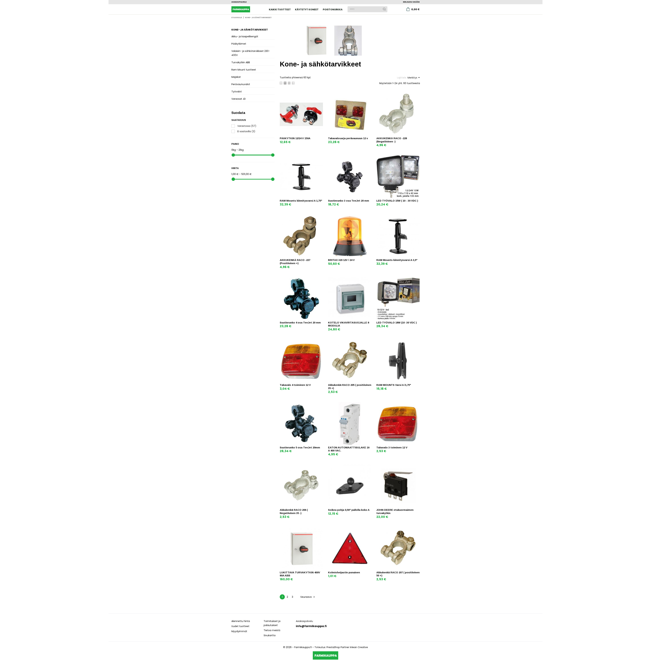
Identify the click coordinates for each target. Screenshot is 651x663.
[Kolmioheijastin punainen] (368, 530)
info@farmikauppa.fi (311, 626)
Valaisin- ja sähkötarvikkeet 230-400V (250, 53)
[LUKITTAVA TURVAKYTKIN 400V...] (320, 530)
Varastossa (246, 126)
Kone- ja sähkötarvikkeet (249, 29)
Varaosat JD (238, 99)
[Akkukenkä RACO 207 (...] (416, 530)
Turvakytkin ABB (240, 62)
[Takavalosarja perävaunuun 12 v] (368, 95)
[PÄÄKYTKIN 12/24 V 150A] (320, 95)
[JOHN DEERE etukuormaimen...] (416, 467)
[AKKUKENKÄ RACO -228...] (416, 95)
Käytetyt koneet (307, 9)
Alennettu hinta (240, 621)
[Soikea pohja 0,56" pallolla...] (368, 467)
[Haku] (384, 9)
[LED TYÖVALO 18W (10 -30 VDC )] (416, 280)
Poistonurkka (332, 9)
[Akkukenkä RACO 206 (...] (320, 467)
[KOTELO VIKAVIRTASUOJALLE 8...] (368, 280)
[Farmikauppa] (246, 9)
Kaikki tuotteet (280, 9)
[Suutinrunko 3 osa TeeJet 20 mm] (368, 158)
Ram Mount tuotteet (243, 69)
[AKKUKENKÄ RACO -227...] (320, 217)
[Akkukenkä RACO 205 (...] (368, 342)
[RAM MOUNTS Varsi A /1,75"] (416, 342)
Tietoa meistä (272, 630)
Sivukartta (269, 635)
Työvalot (236, 91)
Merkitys (412, 77)
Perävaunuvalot (240, 84)
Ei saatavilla (246, 131)
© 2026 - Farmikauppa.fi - (298, 647)
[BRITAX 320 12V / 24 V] (368, 217)
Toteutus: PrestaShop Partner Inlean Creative (341, 647)
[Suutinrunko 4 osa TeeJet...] (320, 280)
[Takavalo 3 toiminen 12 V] (416, 405)
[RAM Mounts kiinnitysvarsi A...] (320, 158)
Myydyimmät (239, 631)
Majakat (236, 77)
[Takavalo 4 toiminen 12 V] (320, 342)
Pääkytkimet (238, 43)
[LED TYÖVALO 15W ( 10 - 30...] (416, 158)
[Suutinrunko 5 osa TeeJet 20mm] (320, 405)
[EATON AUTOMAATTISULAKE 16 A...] (368, 405)
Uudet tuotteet (240, 626)
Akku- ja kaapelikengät (244, 36)
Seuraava (308, 597)
